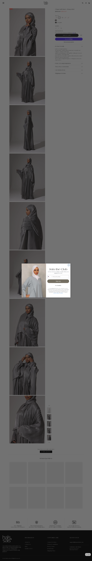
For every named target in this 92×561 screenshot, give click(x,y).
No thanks (58, 285)
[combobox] (49, 276)
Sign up (58, 281)
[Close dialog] (69, 265)
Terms (61, 293)
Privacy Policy (56, 293)
